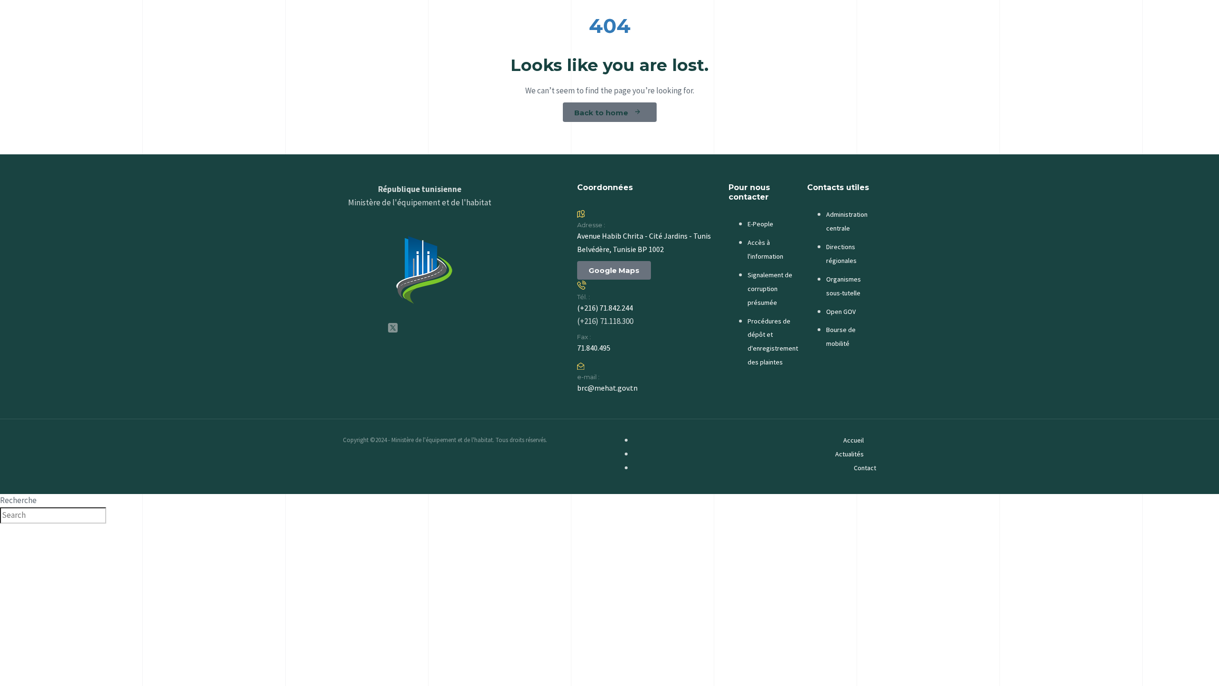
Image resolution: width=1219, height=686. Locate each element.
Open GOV (841, 311)
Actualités (849, 454)
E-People (760, 224)
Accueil (853, 440)
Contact (865, 468)
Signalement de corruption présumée (770, 289)
